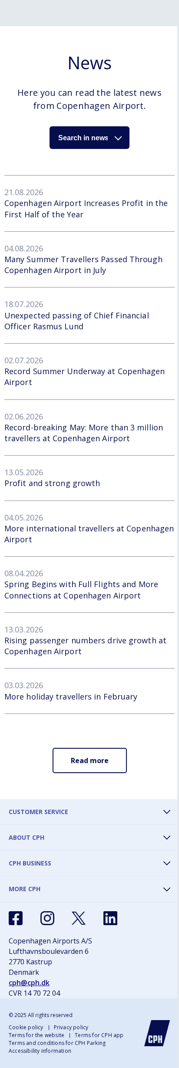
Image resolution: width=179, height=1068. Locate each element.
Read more (90, 760)
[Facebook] (16, 918)
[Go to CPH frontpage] (157, 1033)
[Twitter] (79, 918)
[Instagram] (47, 918)
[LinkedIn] (110, 918)
